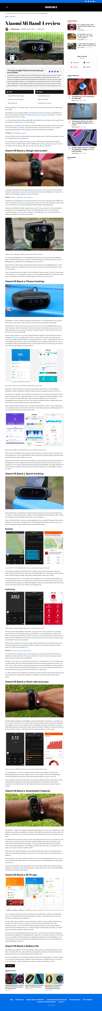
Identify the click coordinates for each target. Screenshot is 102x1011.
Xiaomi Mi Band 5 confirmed (19, 133)
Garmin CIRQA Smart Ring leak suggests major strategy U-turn (87, 44)
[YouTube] (91, 1)
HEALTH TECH (71, 103)
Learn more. (44, 13)
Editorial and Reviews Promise (46, 1002)
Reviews (12, 16)
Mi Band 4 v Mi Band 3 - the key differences (22, 197)
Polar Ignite (15, 337)
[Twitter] (88, 1)
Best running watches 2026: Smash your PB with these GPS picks (86, 26)
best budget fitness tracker (49, 143)
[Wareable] (51, 7)
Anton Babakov (75, 153)
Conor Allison (81, 30)
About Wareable (87, 999)
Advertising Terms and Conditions (57, 999)
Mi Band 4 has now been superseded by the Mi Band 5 (41, 115)
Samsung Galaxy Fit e (19, 122)
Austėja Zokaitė (76, 127)
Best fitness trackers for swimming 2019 (21, 650)
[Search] (96, 1)
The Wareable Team (74, 999)
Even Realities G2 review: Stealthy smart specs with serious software (85, 35)
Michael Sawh (15, 29)
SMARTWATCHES (72, 79)
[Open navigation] (7, 7)
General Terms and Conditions (35, 999)
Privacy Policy (19, 999)
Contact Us (61, 1002)
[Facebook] (86, 1)
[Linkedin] (93, 1)
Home (7, 16)
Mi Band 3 (39, 190)
